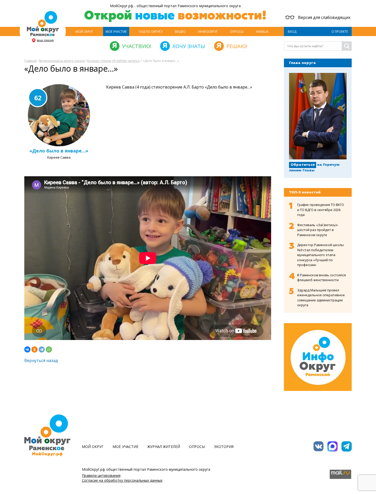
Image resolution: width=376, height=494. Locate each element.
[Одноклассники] (34, 349)
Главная (30, 61)
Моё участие (116, 31)
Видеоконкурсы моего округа (62, 61)
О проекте (339, 31)
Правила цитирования (101, 475)
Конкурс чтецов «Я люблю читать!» (113, 61)
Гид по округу (150, 31)
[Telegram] (42, 349)
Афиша (262, 31)
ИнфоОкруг (208, 31)
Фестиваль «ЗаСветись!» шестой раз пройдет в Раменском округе (317, 230)
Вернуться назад (41, 360)
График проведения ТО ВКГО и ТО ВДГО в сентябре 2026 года (320, 209)
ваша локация (45, 40)
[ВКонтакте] (27, 349)
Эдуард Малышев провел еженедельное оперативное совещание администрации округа (321, 298)
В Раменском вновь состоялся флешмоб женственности (321, 277)
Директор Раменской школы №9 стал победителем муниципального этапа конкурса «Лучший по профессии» (320, 255)
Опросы (237, 31)
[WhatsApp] (49, 349)
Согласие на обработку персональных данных (122, 480)
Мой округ (84, 31)
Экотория (224, 446)
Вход (292, 31)
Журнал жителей (163, 446)
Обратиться (303, 165)
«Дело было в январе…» (58, 151)
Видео (180, 31)
